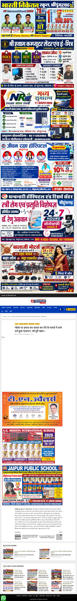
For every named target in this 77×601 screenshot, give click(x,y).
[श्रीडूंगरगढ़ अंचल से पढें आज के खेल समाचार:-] (8, 554)
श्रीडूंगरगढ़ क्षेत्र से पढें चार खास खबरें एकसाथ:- (61, 555)
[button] (64, 309)
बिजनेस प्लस (49, 596)
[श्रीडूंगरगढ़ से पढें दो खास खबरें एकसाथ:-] (8, 586)
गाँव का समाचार (31, 324)
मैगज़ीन (6, 311)
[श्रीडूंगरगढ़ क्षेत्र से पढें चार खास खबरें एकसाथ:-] (44, 554)
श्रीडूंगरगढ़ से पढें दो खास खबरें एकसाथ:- (19, 588)
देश (2, 311)
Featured (16, 551)
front (16, 324)
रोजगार (43, 307)
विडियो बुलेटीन (37, 307)
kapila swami (19, 334)
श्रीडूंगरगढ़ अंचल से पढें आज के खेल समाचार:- (24, 555)
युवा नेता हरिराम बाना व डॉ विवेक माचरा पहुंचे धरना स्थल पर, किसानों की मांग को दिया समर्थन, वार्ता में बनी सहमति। (68, 579)
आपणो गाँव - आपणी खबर (24, 324)
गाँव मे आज (23, 307)
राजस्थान (55, 307)
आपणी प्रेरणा (15, 307)
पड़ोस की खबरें (29, 307)
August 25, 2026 (19, 556)
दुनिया (11, 311)
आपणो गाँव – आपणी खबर (6, 307)
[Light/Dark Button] (61, 309)
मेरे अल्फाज (49, 307)
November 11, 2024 (28, 334)
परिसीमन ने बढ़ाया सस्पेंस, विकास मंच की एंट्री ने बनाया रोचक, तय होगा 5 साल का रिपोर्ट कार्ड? (68, 588)
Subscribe (72, 309)
